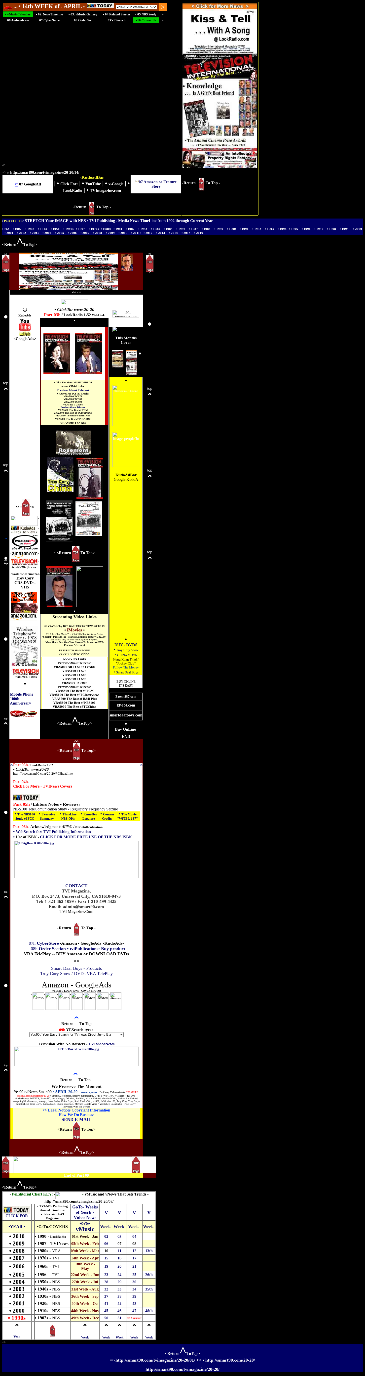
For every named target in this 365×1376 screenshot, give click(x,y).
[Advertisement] (25, 418)
